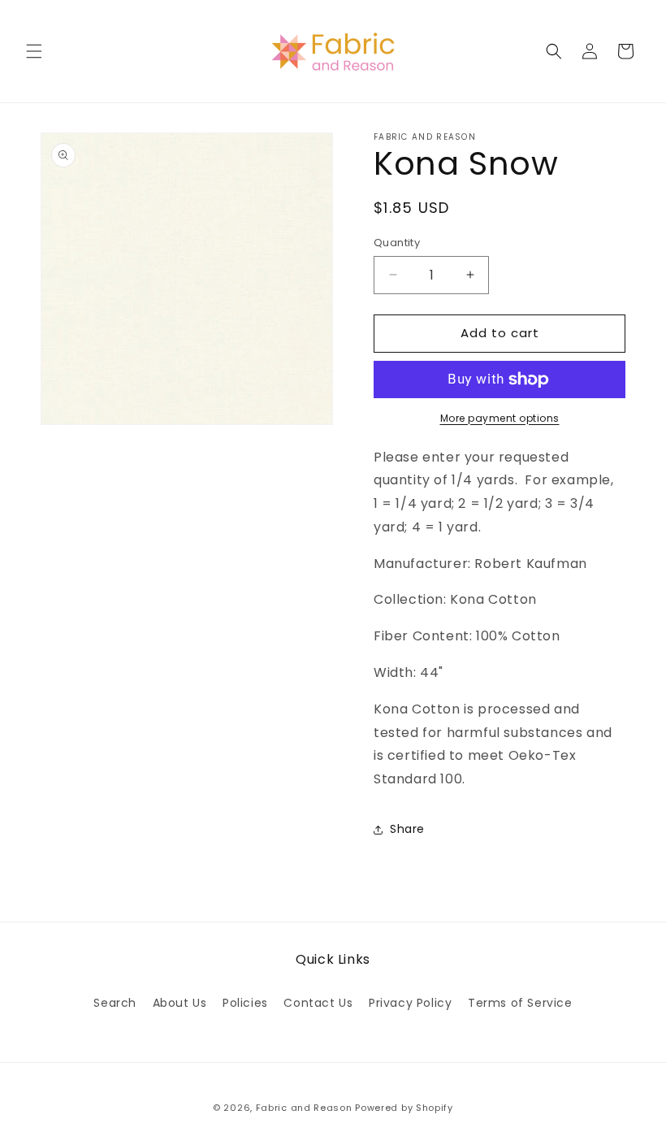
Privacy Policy (410, 1003)
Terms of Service (520, 1003)
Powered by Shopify (404, 1107)
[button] (34, 51)
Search (114, 1003)
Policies (245, 1003)
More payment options (500, 418)
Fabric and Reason (304, 1107)
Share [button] (407, 829)
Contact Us (317, 1003)
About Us (180, 1003)
